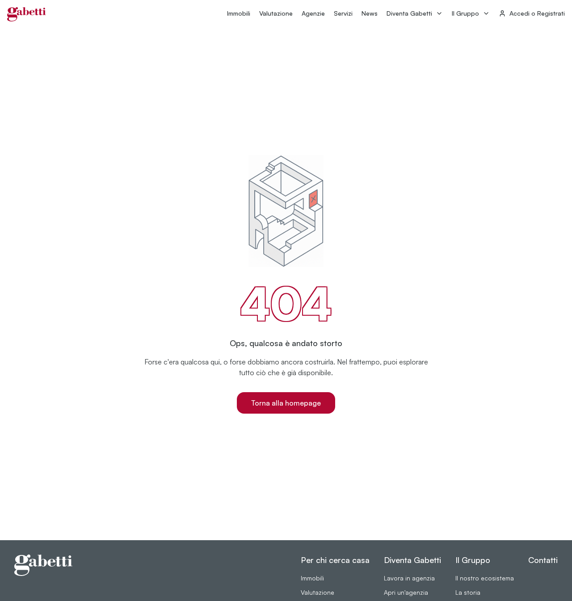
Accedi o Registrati (537, 13)
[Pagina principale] (26, 14)
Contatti (543, 560)
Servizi (343, 13)
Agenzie (313, 13)
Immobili (238, 13)
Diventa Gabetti (409, 13)
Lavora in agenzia (409, 578)
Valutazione (276, 13)
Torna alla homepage (286, 402)
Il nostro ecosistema (484, 578)
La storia (467, 592)
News (370, 13)
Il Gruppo (465, 13)
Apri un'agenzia (406, 592)
